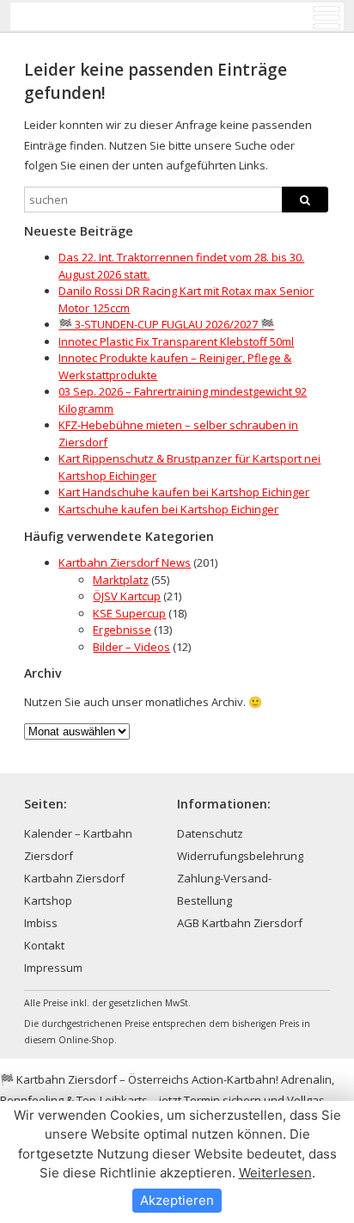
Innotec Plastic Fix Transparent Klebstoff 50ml (176, 341)
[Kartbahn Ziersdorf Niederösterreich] (93, 16)
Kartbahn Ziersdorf (74, 878)
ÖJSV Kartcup (127, 596)
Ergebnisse (122, 629)
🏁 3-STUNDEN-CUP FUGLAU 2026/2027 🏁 (166, 324)
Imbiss (41, 923)
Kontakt (44, 945)
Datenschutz (210, 833)
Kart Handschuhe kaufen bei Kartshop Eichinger (183, 492)
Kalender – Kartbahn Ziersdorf (78, 844)
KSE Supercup (129, 613)
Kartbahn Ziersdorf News (124, 562)
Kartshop (48, 900)
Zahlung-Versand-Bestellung (224, 889)
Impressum (53, 967)
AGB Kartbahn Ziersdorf (239, 923)
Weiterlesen (275, 1173)
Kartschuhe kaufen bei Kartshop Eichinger (168, 509)
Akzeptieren (177, 1200)
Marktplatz (121, 579)
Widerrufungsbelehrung (240, 855)
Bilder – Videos (131, 647)
